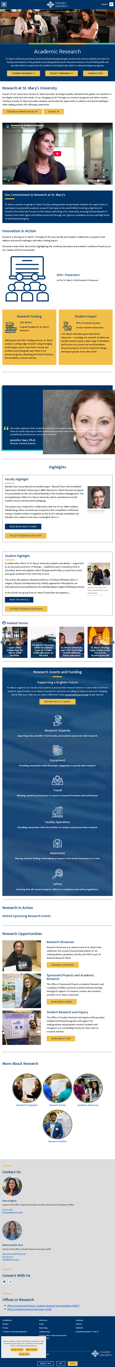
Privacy (5, 1328)
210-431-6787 (7, 1209)
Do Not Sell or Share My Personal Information (52, 1337)
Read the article (19, 600)
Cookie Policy (24, 1354)
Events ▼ (53, 112)
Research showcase (62, 965)
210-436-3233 (7, 1256)
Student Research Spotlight (26, 609)
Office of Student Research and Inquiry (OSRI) (29, 1309)
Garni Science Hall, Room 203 (14, 1253)
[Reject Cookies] (44, 1338)
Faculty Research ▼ (61, 73)
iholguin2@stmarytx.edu (12, 1212)
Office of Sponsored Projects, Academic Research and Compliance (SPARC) (43, 1306)
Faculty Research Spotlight (26, 536)
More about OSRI (60, 1039)
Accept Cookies (17, 1350)
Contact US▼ (95, 73)
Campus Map (44, 1331)
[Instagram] (10, 1282)
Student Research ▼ (23, 73)
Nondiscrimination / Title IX (87, 1331)
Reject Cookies (31, 1350)
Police (41, 1324)
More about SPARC (61, 1002)
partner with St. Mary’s (57, 702)
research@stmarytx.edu (76, 695)
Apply (72, 1363)
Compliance (7, 1320)
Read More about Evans (23, 527)
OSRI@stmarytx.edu (10, 1259)
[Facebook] (4, 1282)
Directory (43, 1320)
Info (45, 1363)
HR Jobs (5, 1324)
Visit (61, 1363)
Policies (79, 1324)
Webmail (79, 1328)
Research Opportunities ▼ (22, 112)
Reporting (43, 1328)
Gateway (79, 1320)
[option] (15, 642)
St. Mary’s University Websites (14, 1331)
